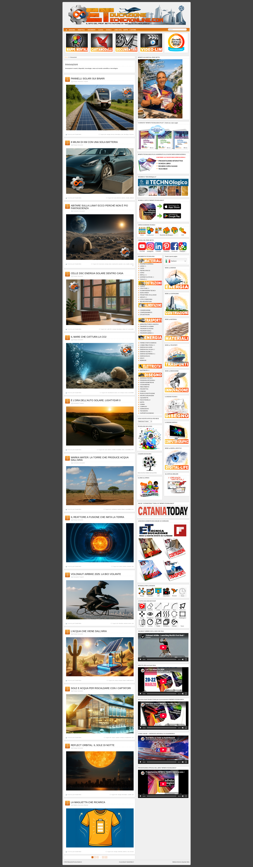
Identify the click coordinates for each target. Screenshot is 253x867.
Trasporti (86, 81)
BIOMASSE (143, 360)
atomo (120, 566)
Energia (75, 81)
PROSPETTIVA (144, 389)
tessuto (132, 851)
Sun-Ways (126, 134)
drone (129, 623)
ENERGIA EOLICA (145, 356)
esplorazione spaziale (117, 264)
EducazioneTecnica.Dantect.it (74, 862)
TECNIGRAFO (144, 411)
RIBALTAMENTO (144, 387)
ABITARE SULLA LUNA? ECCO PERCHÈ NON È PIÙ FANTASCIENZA (99, 206)
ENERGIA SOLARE (145, 351)
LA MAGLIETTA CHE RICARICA (88, 802)
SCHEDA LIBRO (164, 163)
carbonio (126, 623)
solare (123, 449)
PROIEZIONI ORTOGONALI (147, 380)
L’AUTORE (133, 30)
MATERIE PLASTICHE (146, 277)
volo (133, 623)
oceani (125, 392)
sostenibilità (131, 329)
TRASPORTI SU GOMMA (147, 326)
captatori (117, 737)
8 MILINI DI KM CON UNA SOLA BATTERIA (94, 142)
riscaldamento (127, 737)
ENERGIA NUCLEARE (146, 347)
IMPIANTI (142, 297)
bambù (119, 509)
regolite (127, 264)
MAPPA (125, 30)
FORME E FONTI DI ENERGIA (148, 343)
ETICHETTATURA (145, 314)
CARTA (142, 268)
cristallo (127, 198)
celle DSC (109, 329)
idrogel (124, 680)
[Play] (141, 659)
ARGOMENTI (91, 30)
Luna (124, 264)
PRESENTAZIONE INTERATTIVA (170, 161)
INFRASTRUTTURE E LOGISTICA (149, 324)
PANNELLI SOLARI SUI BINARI (88, 78)
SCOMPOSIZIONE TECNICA (148, 290)
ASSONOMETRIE (145, 384)
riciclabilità (118, 449)
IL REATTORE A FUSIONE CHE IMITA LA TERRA (97, 517)
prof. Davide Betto (77, 134)
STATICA (142, 286)
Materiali (86, 805)
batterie (123, 198)
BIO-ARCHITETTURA (146, 301)
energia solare (108, 264)
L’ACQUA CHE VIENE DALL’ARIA (89, 631)
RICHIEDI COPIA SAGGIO (167, 166)
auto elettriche (117, 198)
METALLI (142, 275)
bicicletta (121, 623)
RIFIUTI (142, 358)
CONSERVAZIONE (145, 310)
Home (66, 57)
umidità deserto (130, 680)
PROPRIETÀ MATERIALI (146, 264)
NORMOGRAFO (144, 408)
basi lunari (101, 264)
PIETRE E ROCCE (145, 270)
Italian (173, 261)
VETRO (142, 272)
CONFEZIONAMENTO (146, 312)
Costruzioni (76, 211)
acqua (116, 680)
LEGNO (142, 266)
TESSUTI (142, 279)
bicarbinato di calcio (112, 392)
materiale (120, 851)
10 (106, 857)
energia (108, 134)
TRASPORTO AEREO (146, 333)
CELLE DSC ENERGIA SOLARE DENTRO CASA (97, 273)
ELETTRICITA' (144, 370)
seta (128, 851)
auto (106, 449)
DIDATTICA (81, 30)
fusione (124, 566)
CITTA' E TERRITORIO (146, 299)
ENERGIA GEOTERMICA (146, 354)
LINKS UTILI (118, 30)
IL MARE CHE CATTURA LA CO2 (88, 336)
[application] (163, 647)
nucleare (129, 566)
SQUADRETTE (144, 397)
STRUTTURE (143, 288)
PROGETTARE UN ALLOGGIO (148, 295)
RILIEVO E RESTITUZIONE (147, 393)
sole (122, 134)
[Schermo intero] (186, 659)
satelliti (129, 794)
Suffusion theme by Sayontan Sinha (180, 862)
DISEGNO (72, 30)
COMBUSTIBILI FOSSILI (146, 345)
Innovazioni (80, 81)
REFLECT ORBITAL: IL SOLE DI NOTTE (92, 745)
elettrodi (132, 198)
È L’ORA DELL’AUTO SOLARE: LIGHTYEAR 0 (95, 400)
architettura (114, 509)
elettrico (109, 449)
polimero (125, 851)
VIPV (132, 449)
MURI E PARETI (144, 292)
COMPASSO (143, 406)
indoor (124, 329)
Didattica (75, 805)
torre (132, 509)
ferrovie (113, 134)
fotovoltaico (118, 134)
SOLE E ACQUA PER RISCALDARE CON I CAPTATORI (101, 688)
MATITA (142, 402)
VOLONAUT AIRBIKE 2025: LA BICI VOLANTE (96, 574)
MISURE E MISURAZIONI (147, 395)
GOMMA (142, 404)
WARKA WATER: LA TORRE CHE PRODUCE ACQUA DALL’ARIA (99, 458)
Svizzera (131, 134)
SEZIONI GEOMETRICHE (147, 382)
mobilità (114, 449)
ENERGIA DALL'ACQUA (146, 349)
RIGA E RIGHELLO (145, 400)
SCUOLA (108, 30)
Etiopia (123, 509)
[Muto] (183, 659)
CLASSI (100, 30)
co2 (119, 392)
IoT (126, 329)
